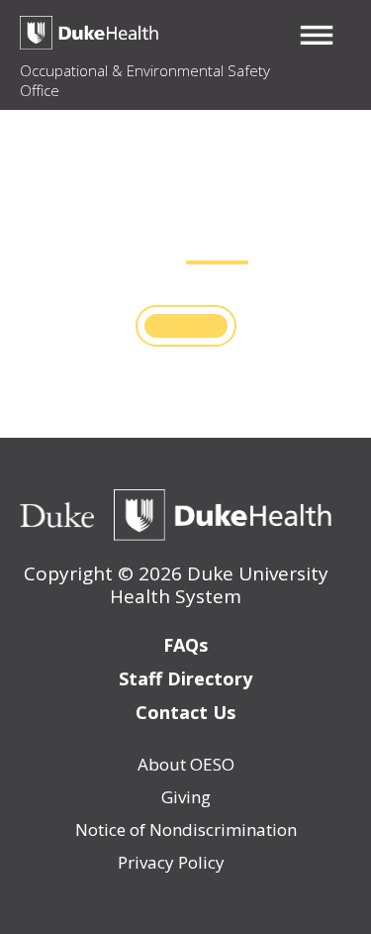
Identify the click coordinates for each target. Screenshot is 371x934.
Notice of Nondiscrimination (186, 829)
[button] (316, 34)
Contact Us (185, 712)
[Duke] (57, 515)
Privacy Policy (171, 862)
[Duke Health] (222, 515)
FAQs (185, 645)
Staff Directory (185, 678)
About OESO (186, 764)
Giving (186, 796)
